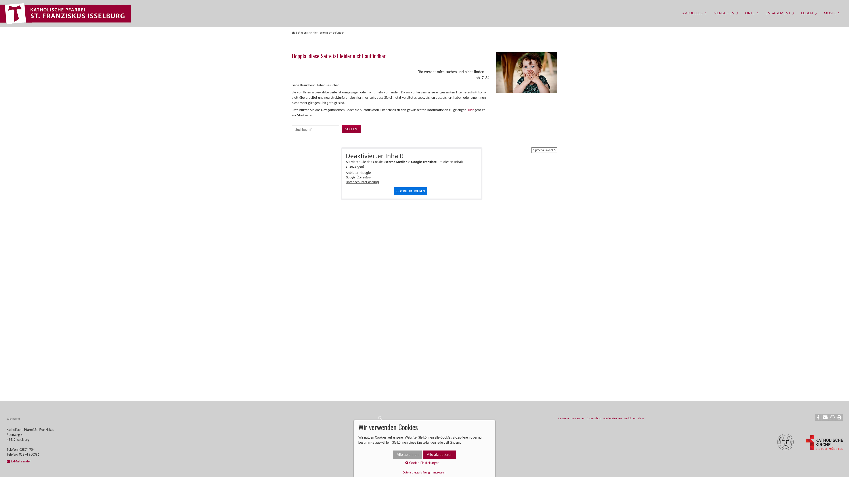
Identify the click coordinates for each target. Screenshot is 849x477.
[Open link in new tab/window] (825, 443)
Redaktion (630, 418)
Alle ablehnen (408, 454)
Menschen (723, 13)
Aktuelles (692, 13)
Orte (750, 13)
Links (641, 418)
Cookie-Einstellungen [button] (423, 463)
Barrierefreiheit (612, 418)
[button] (818, 417)
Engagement (777, 13)
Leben (807, 13)
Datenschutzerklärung (362, 182)
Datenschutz (594, 418)
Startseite (563, 418)
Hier (471, 110)
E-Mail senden (21, 461)
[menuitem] (694, 13)
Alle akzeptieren (439, 454)
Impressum (578, 418)
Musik (830, 13)
